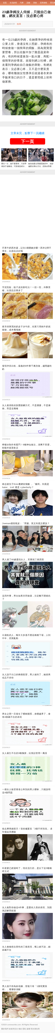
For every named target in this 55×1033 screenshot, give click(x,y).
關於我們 (4, 1029)
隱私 (24, 1029)
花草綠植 (43, 3)
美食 (35, 3)
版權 (28, 1029)
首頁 (5, 3)
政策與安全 (13, 1029)
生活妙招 (13, 3)
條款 (20, 1029)
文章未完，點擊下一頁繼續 (27, 133)
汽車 (22, 3)
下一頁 (27, 141)
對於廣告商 (35, 1029)
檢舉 (19, 24)
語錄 (28, 3)
